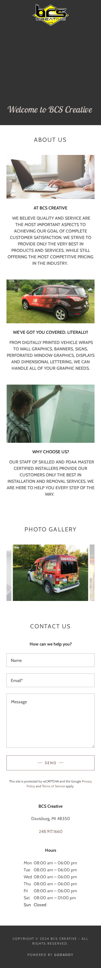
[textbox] (50, 660)
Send (51, 762)
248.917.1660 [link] (50, 831)
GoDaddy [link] (64, 955)
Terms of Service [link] (53, 786)
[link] (51, 6)
